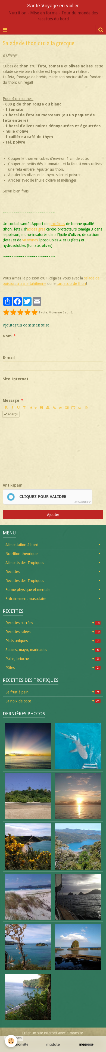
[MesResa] (86, 1044)
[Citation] (41, 407)
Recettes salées (52, 632)
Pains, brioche (52, 658)
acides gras (36, 229)
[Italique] (12, 407)
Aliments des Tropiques (24, 563)
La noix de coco (52, 701)
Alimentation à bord (21, 545)
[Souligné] (18, 407)
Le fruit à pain (52, 692)
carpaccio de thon (71, 283)
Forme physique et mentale (27, 589)
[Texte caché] (60, 407)
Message (11, 400)
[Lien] (54, 407)
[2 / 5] (13, 312)
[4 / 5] (27, 312)
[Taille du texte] (24, 407)
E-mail (9, 357)
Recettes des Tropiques (24, 580)
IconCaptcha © (82, 501)
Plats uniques (52, 641)
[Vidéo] (73, 407)
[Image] (66, 407)
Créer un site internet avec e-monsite (52, 1033)
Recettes (12, 571)
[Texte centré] (48, 407)
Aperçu (12, 414)
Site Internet (16, 379)
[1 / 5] (6, 312)
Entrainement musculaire (25, 598)
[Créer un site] (19, 1044)
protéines (57, 224)
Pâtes (52, 667)
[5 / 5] (35, 312)
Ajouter (53, 514)
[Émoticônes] (86, 407)
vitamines (30, 240)
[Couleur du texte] (33, 407)
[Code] (79, 407)
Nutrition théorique (21, 554)
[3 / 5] (20, 312)
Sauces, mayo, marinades (52, 650)
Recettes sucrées (52, 623)
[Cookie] (11, 1041)
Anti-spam (13, 485)
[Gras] (6, 407)
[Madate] (53, 1044)
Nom (7, 336)
